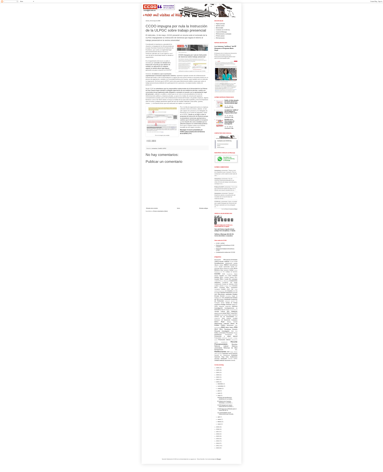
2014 (217, 438)
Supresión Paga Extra (221, 357)
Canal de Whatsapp (221, 32)
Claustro (221, 275)
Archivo (216, 266)
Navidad (235, 321)
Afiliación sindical (218, 265)
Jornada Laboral (219, 311)
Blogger (219, 459)
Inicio (178, 208)
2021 (217, 379)
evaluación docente (230, 301)
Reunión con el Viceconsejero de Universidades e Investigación (229, 122)
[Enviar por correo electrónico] (148, 141)
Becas (235, 268)
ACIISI (235, 261)
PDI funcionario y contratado (223, 34)
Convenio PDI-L (224, 287)
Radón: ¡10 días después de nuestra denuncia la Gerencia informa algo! (232, 102)
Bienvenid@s (219, 28)
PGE (232, 331)
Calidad (231, 270)
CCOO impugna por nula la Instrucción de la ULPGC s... (225, 405)
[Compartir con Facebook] (153, 141)
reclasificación (224, 342)
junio (219, 393)
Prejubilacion (218, 334)
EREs (223, 297)
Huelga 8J (229, 302)
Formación (217, 302)
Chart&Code (229, 274)
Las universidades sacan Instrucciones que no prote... (225, 413)
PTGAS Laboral (220, 36)
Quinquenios (234, 339)
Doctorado (234, 292)
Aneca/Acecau (233, 265)
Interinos (234, 306)
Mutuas (229, 321)
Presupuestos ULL (231, 334)
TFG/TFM (230, 358)
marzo (219, 419)
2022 (217, 377)
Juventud (216, 315)
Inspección (228, 306)
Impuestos (221, 306)
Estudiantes (227, 299)
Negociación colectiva (221, 323)
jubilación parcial (218, 313)
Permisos (234, 329)
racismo (216, 342)
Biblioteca (217, 270)
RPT (228, 352)
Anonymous (217, 170)
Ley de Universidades (227, 316)
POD (236, 331)
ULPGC (164, 148)
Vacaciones (227, 360)
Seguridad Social (227, 353)
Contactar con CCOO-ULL (223, 30)
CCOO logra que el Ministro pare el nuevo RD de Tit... (226, 409)
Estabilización (229, 297)
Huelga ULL (234, 304)
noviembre (221, 386)
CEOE (223, 274)
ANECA (226, 265)
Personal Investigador (222, 331)
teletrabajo (216, 358)
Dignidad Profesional (226, 292)
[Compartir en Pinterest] (155, 141)
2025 (217, 370)
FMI (236, 301)
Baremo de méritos (229, 268)
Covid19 (160, 148)
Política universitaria (220, 333)
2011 (217, 445)
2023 (217, 375)
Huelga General (226, 304)
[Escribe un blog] (149, 141)
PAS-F (228, 327)
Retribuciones (220, 352)
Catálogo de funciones (231, 271)
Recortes (234, 344)
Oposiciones (230, 325)
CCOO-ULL (217, 201)
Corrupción (217, 289)
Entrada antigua (203, 208)
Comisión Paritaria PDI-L (230, 277)
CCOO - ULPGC (220, 243)
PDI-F (216, 329)
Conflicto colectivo (219, 285)
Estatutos (221, 299)
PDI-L (221, 329)
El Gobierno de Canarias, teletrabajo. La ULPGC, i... (225, 402)
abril (219, 417)
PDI (235, 327)
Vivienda (233, 360)
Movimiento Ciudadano (230, 320)
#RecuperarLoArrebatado (230, 259)
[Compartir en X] (151, 141)
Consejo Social (227, 285)
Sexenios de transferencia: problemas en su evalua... (225, 398)
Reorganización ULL (225, 349)
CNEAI (229, 275)
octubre (220, 388)
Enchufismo (228, 296)
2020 (217, 382)
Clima (226, 275)
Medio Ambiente (226, 318)
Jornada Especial (233, 309)
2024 (217, 372)
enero (219, 424)
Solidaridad (234, 355)
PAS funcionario (220, 38)
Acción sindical (224, 261)
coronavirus (154, 148)
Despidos (230, 291)
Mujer (223, 321)
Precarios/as (229, 333)
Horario (222, 302)
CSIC (232, 289)
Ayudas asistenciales (224, 266)
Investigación (218, 308)
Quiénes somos (220, 25)
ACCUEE (232, 261)
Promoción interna (224, 339)
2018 (217, 429)
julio (219, 391)
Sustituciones (233, 357)
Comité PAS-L (219, 279)
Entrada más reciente (152, 208)
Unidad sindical (219, 360)
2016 (217, 434)
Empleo (235, 294)
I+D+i (216, 306)
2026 (217, 367)
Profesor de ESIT (219, 187)
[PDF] (192, 131)
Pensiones (227, 329)
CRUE (228, 289)
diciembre (220, 384)
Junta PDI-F (234, 313)
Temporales (224, 358)
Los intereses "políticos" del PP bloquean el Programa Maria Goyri (225, 48)
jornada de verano (224, 309)
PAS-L (232, 327)
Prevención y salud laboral (225, 336)
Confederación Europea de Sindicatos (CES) (225, 284)
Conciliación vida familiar (229, 282)
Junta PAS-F (226, 313)
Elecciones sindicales (225, 294)
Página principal (220, 23)
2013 (217, 441)
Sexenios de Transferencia (222, 355)
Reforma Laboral (221, 346)
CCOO (217, 274)
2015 (217, 436)
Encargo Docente (219, 296)
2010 (217, 448)
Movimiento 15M (218, 320)
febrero (220, 421)
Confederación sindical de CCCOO (225, 252)
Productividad (217, 338)
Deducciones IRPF (222, 291)
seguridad (219, 353)
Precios (235, 332)
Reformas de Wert (230, 348)
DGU (234, 291)
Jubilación (234, 311)
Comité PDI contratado (230, 279)
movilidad (235, 318)
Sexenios (234, 353)
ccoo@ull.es (229, 236)
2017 (217, 431)
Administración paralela (231, 263)
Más (232, 107)
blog (221, 270)
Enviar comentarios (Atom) (160, 211)
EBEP (215, 294)
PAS (223, 327)
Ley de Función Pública (226, 315)
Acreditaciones (219, 263)
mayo (219, 395)
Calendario (226, 270)
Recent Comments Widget (231, 209)
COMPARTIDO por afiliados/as (221, 280)
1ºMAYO (216, 261)
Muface (216, 321)
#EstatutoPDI (217, 259)
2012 (217, 443)
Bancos (222, 268)
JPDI (228, 311)
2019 (217, 427)
